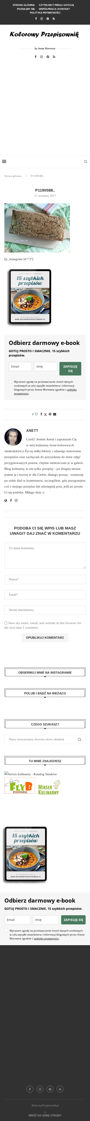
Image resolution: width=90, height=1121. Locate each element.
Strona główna (24, 5)
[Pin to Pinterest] (50, 414)
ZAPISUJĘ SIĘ (70, 368)
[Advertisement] (45, 108)
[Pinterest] (48, 19)
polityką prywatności (46, 938)
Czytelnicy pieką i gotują (56, 5)
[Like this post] (36, 414)
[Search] (85, 161)
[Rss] (54, 19)
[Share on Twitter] (45, 415)
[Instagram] (41, 19)
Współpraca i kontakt (54, 9)
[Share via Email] (54, 414)
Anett (32, 430)
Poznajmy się (26, 9)
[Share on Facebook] (41, 414)
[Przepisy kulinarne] (49, 780)
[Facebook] (36, 19)
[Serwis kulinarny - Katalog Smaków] (30, 774)
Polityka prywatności (45, 12)
